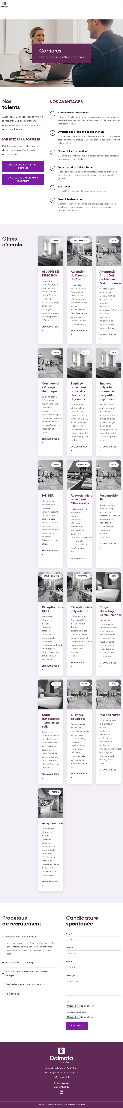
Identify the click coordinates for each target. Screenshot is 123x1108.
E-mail (70, 962)
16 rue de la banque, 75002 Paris (61, 1068)
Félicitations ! (11, 994)
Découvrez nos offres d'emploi (23, 166)
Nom (69, 934)
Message (70, 975)
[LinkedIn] (61, 1092)
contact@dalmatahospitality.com (61, 1072)
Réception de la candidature (19, 937)
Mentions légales (78, 1105)
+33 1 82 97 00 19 (61, 1077)
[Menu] (120, 5)
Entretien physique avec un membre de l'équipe (25, 974)
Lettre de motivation (76, 1013)
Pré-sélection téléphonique (18, 962)
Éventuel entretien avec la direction (23, 984)
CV (68, 1001)
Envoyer (76, 1026)
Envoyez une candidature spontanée (23, 179)
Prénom (70, 948)
